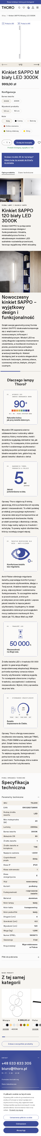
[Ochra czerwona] (21, 1025)
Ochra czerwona (12, 126)
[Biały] (4, 1025)
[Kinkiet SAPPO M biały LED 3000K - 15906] (20, 41)
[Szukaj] (19, 7)
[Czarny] (7, 1025)
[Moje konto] (33, 7)
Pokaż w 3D (9, 24)
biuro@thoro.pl (14, 1068)
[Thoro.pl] (8, 7)
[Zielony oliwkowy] (24, 1025)
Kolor (4, 116)
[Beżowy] (17, 1025)
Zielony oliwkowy (12, 131)
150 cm (17, 111)
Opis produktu (8, 172)
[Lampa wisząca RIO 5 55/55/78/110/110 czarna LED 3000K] (16, 1003)
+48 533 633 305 (16, 1063)
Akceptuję (21, 1130)
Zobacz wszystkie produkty (20, 1044)
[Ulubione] (24, 7)
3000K (6, 101)
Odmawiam (21, 1124)
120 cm (6, 111)
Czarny (20, 121)
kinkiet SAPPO (9, 328)
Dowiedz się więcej (16, 1110)
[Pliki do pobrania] (20, 957)
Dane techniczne (25, 172)
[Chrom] (14, 1025)
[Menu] (37, 7)
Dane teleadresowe (9, 1084)
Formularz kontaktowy (10, 1080)
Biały (8, 121)
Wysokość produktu (10, 106)
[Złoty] (28, 1025)
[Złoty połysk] (10, 1025)
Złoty (28, 131)
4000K (16, 101)
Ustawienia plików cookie (21, 1117)
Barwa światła (8, 96)
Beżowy (32, 121)
